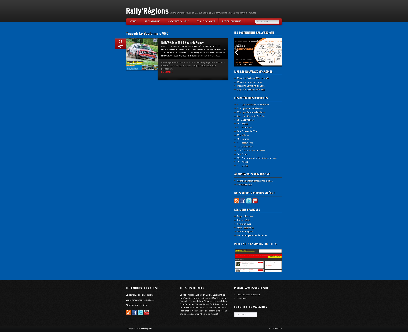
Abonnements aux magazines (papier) (255, 181)
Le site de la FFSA (208, 298)
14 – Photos (242, 154)
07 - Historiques (194, 53)
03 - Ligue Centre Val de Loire (182, 50)
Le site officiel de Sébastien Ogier (195, 295)
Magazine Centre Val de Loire (251, 86)
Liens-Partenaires (245, 228)
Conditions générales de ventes (252, 235)
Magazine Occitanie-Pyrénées (251, 89)
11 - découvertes (178, 56)
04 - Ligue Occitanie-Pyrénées (210, 50)
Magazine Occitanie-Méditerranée (253, 78)
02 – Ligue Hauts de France (249, 108)
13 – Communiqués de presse (251, 150)
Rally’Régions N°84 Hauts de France (182, 42)
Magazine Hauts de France (249, 82)
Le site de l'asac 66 (209, 314)
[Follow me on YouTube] (255, 201)
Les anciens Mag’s (205, 21)
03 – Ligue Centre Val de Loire (251, 112)
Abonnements (152, 21)
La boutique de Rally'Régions (139, 295)
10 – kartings (243, 139)
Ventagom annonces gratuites (140, 300)
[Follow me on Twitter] (248, 201)
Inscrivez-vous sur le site (248, 295)
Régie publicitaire (231, 21)
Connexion (242, 298)
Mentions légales (245, 231)
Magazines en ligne (178, 21)
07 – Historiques (244, 127)
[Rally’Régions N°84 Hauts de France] (142, 54)
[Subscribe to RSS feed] (236, 201)
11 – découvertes (245, 143)
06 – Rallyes (242, 123)
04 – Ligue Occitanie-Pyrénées (251, 116)
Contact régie (243, 220)
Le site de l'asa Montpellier (210, 311)
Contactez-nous (244, 184)
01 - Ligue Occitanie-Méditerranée (186, 46)
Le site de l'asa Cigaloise (201, 301)
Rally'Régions (147, 11)
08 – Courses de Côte (247, 131)
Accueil (133, 21)
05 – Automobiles (245, 120)
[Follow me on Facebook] (242, 201)
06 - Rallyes (181, 53)
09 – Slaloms (243, 135)
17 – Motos (242, 165)
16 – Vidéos (242, 162)
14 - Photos (192, 56)
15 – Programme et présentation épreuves (257, 158)
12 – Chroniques (244, 146)
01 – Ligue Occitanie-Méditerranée (253, 104)
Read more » (167, 72)
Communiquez (244, 224)
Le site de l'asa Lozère (206, 307)
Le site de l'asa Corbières (207, 304)
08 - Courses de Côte (212, 53)
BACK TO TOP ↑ (275, 328)
